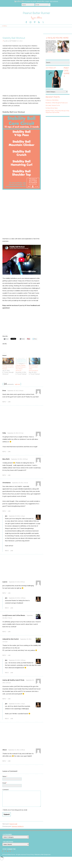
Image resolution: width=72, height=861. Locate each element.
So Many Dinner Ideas (52, 108)
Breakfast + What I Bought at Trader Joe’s (57, 102)
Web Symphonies (46, 854)
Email (4, 783)
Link (9, 401)
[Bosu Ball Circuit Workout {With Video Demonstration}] (34, 361)
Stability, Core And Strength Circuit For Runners (8, 367)
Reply (4, 401)
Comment (5, 789)
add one (17, 384)
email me (50, 52)
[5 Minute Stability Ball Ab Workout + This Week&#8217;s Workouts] (21, 361)
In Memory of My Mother (52, 100)
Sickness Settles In (18, 826)
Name (4, 776)
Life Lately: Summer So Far (53, 105)
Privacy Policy (30, 854)
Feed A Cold (13, 824)
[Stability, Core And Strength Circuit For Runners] (8, 361)
